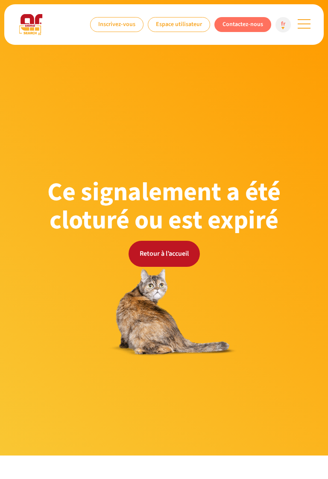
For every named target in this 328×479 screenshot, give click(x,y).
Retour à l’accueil (164, 253)
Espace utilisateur (179, 24)
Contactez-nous (243, 24)
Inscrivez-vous (116, 24)
